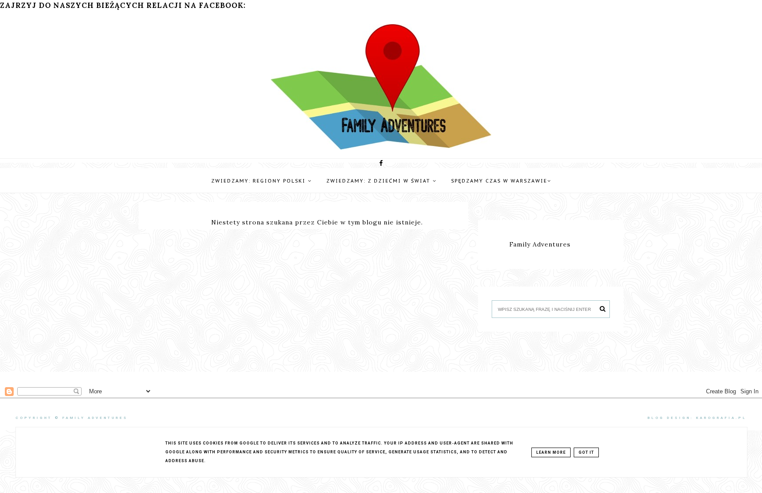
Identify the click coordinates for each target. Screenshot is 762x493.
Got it (586, 452)
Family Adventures (540, 244)
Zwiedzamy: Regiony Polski (259, 181)
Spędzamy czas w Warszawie (499, 181)
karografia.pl (721, 418)
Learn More (551, 452)
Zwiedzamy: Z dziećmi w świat (379, 181)
